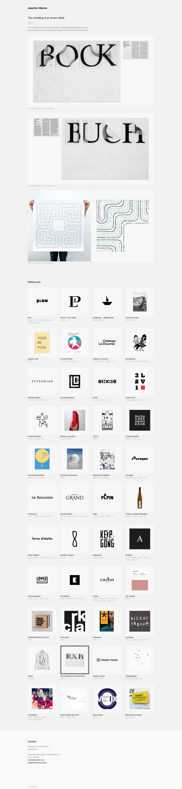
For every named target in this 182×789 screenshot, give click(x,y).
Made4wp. (34, 787)
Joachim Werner (37, 8)
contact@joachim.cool (36, 760)
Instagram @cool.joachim (37, 762)
